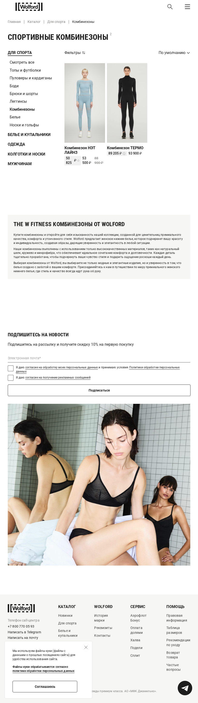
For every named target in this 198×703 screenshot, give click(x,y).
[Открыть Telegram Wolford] (185, 688)
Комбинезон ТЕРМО (125, 148)
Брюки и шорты (24, 93)
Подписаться (99, 390)
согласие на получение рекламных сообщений (58, 377)
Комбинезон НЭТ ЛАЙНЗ (79, 150)
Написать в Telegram (24, 632)
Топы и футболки (25, 70)
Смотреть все (22, 62)
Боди (14, 86)
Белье (15, 117)
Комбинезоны (22, 109)
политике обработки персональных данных (43, 671)
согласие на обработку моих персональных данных (61, 367)
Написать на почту (23, 638)
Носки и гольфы (24, 125)
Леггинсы (18, 101)
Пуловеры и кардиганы (31, 78)
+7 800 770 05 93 (21, 626)
